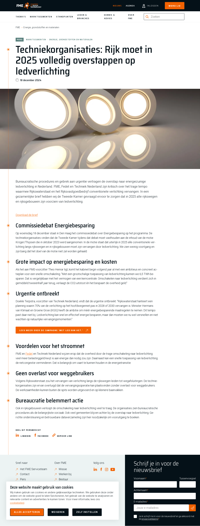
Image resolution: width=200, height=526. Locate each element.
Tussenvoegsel (187, 478)
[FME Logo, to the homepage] (29, 6)
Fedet (29, 353)
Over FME (131, 16)
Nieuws (117, 5)
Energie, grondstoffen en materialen (41, 27)
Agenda (130, 5)
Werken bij (65, 474)
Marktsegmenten (41, 16)
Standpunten (64, 16)
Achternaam (140, 490)
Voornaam (139, 478)
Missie (63, 469)
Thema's (21, 16)
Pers (23, 479)
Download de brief (27, 215)
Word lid (175, 6)
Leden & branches (83, 16)
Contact (25, 474)
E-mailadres (140, 501)
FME (18, 27)
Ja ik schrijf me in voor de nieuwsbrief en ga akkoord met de (166, 517)
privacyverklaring (150, 519)
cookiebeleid (17, 502)
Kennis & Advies (109, 16)
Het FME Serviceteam (33, 469)
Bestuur (63, 479)
